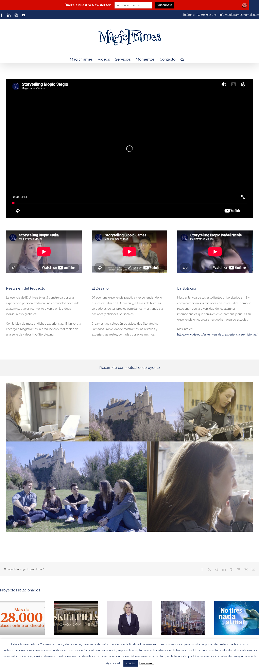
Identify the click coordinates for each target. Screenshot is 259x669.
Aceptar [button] (131, 663)
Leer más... (146, 663)
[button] (182, 59)
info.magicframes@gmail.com (239, 14)
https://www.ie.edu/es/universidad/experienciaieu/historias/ (217, 334)
